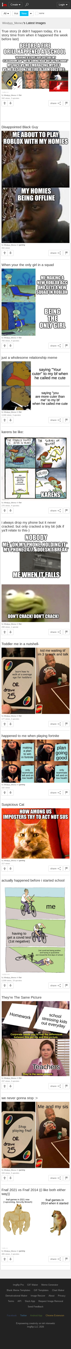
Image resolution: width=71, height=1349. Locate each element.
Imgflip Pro (18, 1285)
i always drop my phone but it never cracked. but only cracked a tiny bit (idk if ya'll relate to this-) (33, 526)
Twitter (23, 1315)
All (5, 13)
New (24, 13)
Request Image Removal (50, 1301)
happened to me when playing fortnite (30, 736)
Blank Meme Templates (18, 1290)
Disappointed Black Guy (20, 127)
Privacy (61, 1295)
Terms (11, 1301)
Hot (16, 13)
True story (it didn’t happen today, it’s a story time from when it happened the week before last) (35, 35)
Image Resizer (38, 1295)
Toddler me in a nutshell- (20, 644)
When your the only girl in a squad (28, 265)
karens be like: (13, 432)
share (53, 103)
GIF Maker (32, 1285)
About (51, 1295)
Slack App (30, 1301)
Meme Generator (49, 1285)
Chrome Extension (55, 1315)
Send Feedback (35, 1306)
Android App (36, 1315)
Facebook (12, 1315)
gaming (22, 245)
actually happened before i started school (33, 880)
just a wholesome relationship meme (29, 357)
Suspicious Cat (13, 804)
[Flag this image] (66, 103)
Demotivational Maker (16, 1295)
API (19, 1301)
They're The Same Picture (22, 997)
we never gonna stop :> (20, 1098)
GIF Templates (41, 1290)
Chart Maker (58, 1290)
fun (20, 95)
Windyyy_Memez (12, 23)
